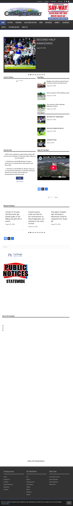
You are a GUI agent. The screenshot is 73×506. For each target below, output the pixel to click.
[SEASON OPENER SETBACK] (41, 131)
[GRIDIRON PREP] (41, 143)
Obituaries (48, 22)
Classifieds (65, 22)
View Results (19, 181)
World (28, 489)
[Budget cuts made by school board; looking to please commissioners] (41, 84)
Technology (29, 484)
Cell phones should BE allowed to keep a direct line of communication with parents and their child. (19, 163)
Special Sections (8, 484)
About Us (25, 27)
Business (29, 492)
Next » (56, 197)
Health (28, 494)
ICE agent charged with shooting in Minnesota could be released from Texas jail (59, 216)
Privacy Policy (5, 503)
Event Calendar (53, 479)
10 (44, 74)
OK (69, 503)
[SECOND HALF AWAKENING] (41, 120)
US (27, 477)
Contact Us (39, 1)
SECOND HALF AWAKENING (55, 116)
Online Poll (52, 484)
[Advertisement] (15, 299)
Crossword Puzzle (54, 477)
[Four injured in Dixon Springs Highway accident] (41, 107)
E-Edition (47, 1)
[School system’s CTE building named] (41, 96)
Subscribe (53, 1)
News (41, 22)
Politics (28, 487)
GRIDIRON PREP (52, 140)
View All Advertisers (35, 461)
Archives (60, 1)
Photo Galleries (53, 482)
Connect (57, 22)
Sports (3, 27)
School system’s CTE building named (58, 93)
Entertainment (30, 482)
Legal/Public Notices (30, 22)
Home (2, 22)
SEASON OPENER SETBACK (55, 128)
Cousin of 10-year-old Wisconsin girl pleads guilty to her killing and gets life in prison (13, 216)
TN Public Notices (14, 27)
